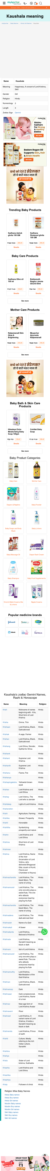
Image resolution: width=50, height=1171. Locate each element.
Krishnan (6, 982)
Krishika (6, 818)
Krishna (6, 854)
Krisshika (6, 1075)
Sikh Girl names (11, 1118)
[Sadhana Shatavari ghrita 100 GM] (38, 222)
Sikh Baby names (11, 1112)
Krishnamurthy (9, 971)
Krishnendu (7, 1031)
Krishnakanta (8, 932)
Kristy (5, 1084)
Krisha (5, 722)
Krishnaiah (7, 922)
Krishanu (6, 772)
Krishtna (6, 1051)
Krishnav (6, 1003)
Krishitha (6, 827)
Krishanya (7, 777)
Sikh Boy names (11, 1115)
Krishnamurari (8, 887)
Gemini (18, 112)
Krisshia (6, 1067)
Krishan (6, 739)
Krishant (6, 758)
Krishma (6, 842)
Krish (5, 709)
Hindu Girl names (11, 1101)
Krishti (5, 1038)
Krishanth (7, 765)
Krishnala (7, 939)
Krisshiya (6, 1079)
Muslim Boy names (12, 1106)
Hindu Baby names (12, 1095)
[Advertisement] (25, 52)
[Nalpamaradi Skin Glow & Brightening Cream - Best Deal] (16, 322)
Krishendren (8, 808)
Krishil (5, 822)
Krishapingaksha (10, 782)
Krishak (6, 734)
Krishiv (5, 834)
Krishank (6, 753)
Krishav (6, 789)
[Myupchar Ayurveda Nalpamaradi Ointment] (38, 322)
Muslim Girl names (12, 1109)
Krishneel (7, 1015)
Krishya (6, 1055)
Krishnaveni (8, 1011)
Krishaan (6, 727)
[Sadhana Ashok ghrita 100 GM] (16, 222)
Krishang (6, 746)
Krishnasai (7, 994)
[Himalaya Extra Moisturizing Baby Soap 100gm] (16, 419)
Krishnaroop (8, 989)
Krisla (5, 1060)
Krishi (5, 813)
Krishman (7, 849)
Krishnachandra (9, 877)
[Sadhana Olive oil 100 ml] (16, 268)
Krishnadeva (8, 915)
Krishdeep (7, 804)
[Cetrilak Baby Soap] (38, 419)
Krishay (6, 796)
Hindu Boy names (12, 1098)
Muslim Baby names (13, 1103)
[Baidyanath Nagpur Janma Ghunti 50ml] (38, 268)
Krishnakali (7, 927)
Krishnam (7, 949)
